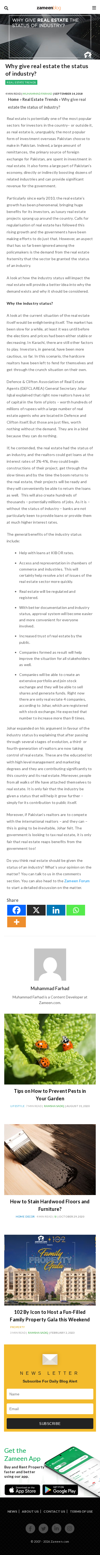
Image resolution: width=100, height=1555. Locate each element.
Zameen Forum (77, 880)
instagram (69, 1533)
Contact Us (54, 1511)
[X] (36, 910)
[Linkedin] (56, 910)
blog (48, 7)
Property (17, 1327)
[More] (16, 922)
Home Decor (25, 1216)
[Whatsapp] (75, 910)
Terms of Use (81, 1511)
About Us (30, 1511)
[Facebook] (16, 910)
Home (13, 99)
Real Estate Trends (21, 82)
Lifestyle (17, 1106)
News (12, 1511)
